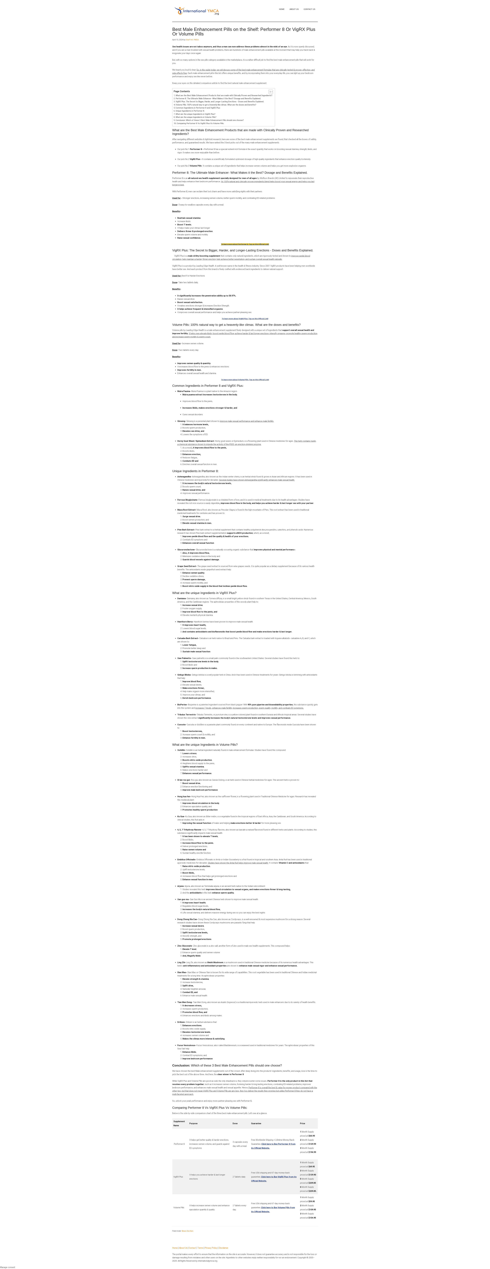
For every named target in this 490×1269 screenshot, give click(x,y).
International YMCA (196, 11)
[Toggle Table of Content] (269, 92)
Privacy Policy (211, 1248)
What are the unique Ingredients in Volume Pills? (196, 117)
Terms (200, 1248)
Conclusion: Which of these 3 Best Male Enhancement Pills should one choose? (210, 120)
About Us (183, 1248)
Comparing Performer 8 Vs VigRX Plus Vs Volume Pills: (200, 123)
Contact (192, 1248)
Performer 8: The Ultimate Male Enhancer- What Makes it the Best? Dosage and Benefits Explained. (218, 98)
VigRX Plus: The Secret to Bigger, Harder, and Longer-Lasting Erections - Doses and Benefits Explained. (220, 101)
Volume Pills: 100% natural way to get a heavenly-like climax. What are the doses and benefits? (216, 105)
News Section (187, 1231)
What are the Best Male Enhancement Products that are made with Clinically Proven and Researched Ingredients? (224, 95)
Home (175, 1248)
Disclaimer (223, 1248)
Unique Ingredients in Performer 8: (190, 111)
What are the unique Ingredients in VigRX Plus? (195, 114)
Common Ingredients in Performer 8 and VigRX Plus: (198, 108)
